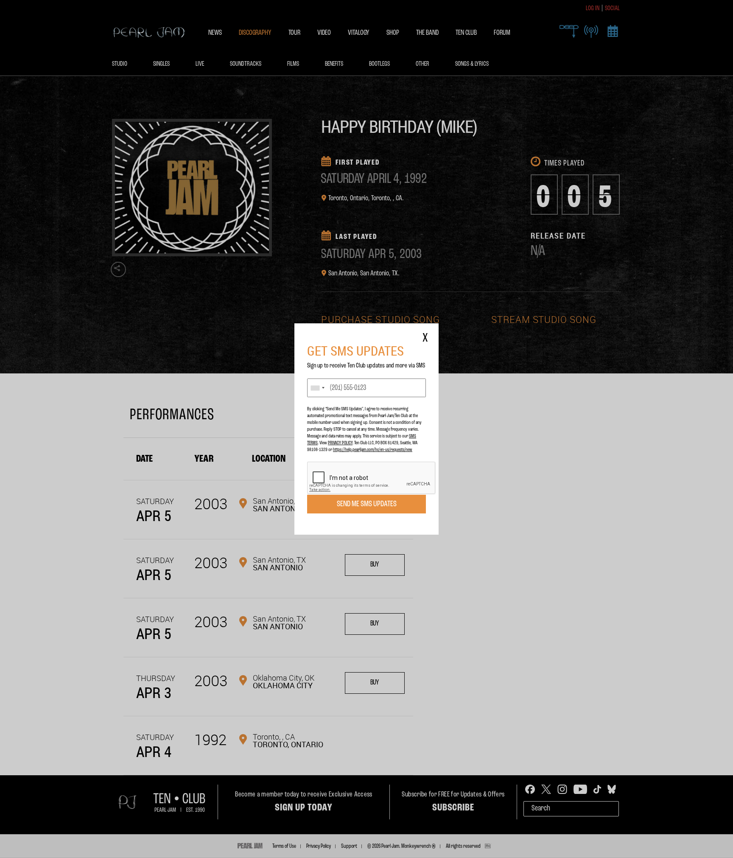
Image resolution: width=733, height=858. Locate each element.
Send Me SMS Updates (367, 504)
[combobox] (317, 388)
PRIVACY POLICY (340, 443)
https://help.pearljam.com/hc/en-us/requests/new (372, 449)
